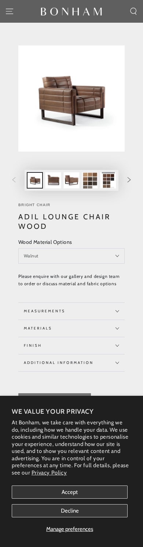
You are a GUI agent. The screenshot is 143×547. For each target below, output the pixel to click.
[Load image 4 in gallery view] (90, 180)
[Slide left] (14, 180)
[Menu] (9, 11)
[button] (133, 11)
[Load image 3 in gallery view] (71, 180)
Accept (70, 492)
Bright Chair (34, 205)
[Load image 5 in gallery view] (108, 180)
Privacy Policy (49, 472)
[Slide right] (129, 180)
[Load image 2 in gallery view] (53, 180)
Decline (70, 510)
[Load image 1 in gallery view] (35, 180)
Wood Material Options (45, 242)
